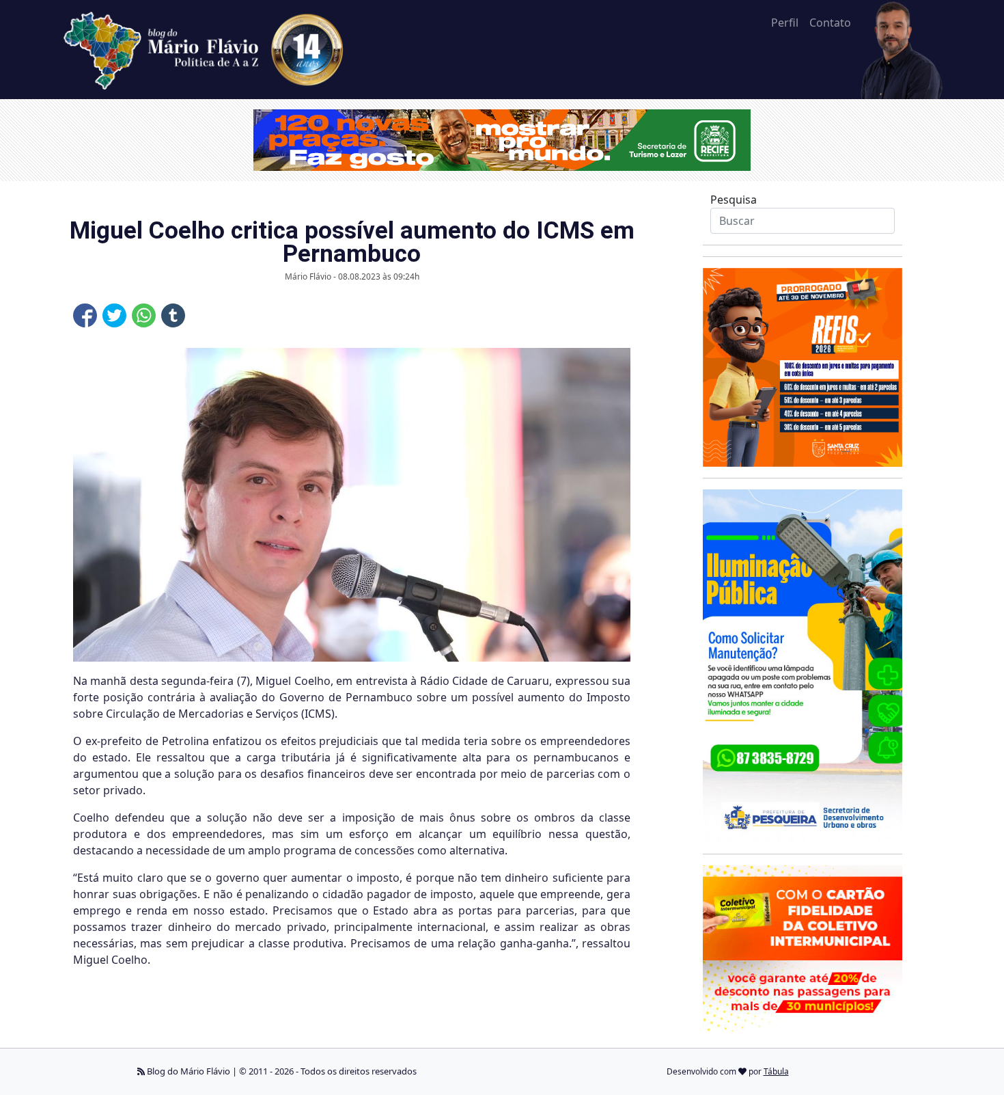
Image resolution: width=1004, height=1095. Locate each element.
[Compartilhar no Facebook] (85, 315)
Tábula (776, 1071)
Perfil (784, 22)
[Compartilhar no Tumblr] (173, 315)
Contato (830, 22)
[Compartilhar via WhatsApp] (144, 315)
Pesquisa (733, 199)
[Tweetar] (114, 315)
